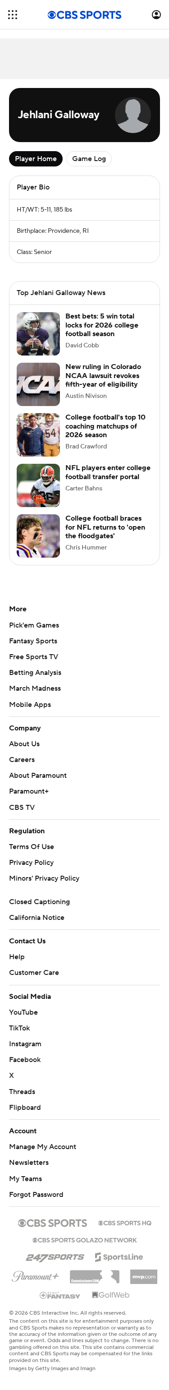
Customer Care (34, 972)
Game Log (89, 158)
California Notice (36, 917)
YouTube (23, 1012)
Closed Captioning (39, 901)
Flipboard (25, 1107)
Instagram (25, 1043)
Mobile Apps (30, 704)
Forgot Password (36, 1194)
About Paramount (38, 775)
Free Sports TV (33, 656)
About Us (24, 743)
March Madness (35, 688)
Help (17, 956)
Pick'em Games (34, 625)
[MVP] (143, 1273)
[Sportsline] (119, 1255)
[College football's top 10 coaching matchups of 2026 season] (38, 435)
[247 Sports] (55, 1255)
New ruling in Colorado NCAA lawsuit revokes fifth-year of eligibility (103, 375)
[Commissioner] (94, 1273)
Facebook (25, 1059)
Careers (22, 759)
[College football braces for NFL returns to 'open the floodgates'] (38, 536)
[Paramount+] (35, 1274)
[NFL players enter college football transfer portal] (38, 485)
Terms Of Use (31, 846)
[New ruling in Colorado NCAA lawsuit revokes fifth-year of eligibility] (38, 384)
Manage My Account (42, 1146)
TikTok (19, 1028)
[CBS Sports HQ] (124, 1222)
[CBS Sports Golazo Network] (84, 1239)
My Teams (25, 1178)
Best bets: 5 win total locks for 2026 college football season (101, 325)
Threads (22, 1091)
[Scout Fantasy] (60, 1294)
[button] (12, 14)
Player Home (36, 158)
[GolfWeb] (111, 1295)
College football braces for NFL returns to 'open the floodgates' (105, 527)
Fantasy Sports (33, 641)
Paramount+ (29, 791)
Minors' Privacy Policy (44, 878)
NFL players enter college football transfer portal (108, 472)
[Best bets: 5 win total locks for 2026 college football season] (38, 334)
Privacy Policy (31, 862)
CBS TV (22, 807)
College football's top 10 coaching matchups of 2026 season (105, 426)
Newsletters (29, 1162)
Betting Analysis (35, 672)
